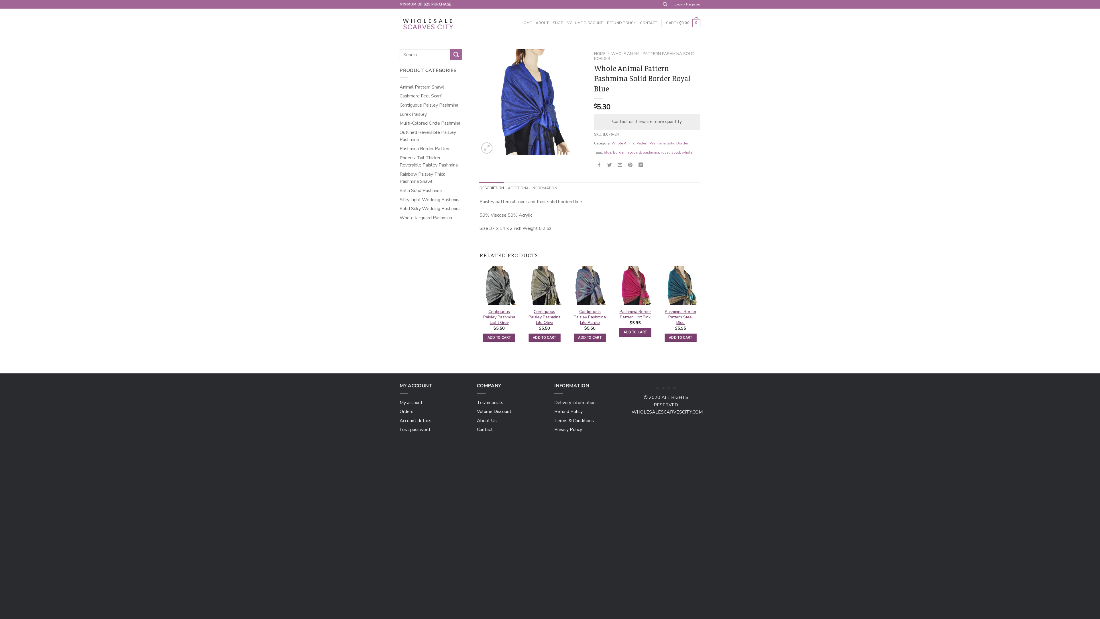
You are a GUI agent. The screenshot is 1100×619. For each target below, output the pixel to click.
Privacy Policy (568, 429)
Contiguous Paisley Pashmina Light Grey (499, 317)
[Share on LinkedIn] (640, 165)
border (619, 152)
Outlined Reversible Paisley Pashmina (428, 136)
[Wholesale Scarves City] (428, 23)
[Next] (700, 309)
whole (687, 152)
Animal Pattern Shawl (422, 87)
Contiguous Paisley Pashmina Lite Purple (590, 317)
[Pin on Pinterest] (630, 165)
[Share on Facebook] (599, 165)
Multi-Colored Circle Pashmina (430, 123)
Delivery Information (575, 402)
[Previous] (480, 309)
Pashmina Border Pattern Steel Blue (680, 317)
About (542, 23)
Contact (648, 23)
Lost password (415, 429)
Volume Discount (585, 23)
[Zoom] (486, 148)
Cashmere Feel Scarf (421, 96)
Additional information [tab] (532, 188)
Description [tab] (492, 188)
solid (675, 152)
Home (526, 23)
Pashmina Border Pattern (425, 149)
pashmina (651, 152)
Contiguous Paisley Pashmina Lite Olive (545, 317)
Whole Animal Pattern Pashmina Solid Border (644, 56)
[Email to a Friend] (620, 165)
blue (607, 152)
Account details (415, 421)
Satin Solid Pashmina (421, 190)
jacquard (633, 152)
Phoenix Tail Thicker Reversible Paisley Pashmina (429, 162)
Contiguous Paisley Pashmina (429, 105)
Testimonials (490, 402)
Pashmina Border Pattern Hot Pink (635, 314)
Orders (406, 411)
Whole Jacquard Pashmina (426, 218)
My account (411, 402)
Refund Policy (621, 23)
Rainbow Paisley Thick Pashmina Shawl (422, 178)
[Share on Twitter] (609, 165)
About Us (487, 421)
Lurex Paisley (413, 114)
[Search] (665, 4)
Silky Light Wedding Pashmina (430, 200)
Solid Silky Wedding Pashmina (430, 208)
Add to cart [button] (499, 337)
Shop (558, 23)
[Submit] (456, 54)
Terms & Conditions (574, 421)
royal (665, 152)
